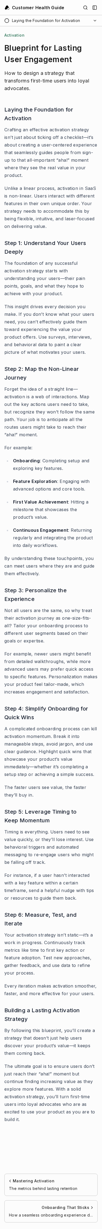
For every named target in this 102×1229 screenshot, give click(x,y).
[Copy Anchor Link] (94, 114)
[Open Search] (85, 7)
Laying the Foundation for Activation (38, 114)
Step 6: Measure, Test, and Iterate (40, 919)
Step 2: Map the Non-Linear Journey (41, 373)
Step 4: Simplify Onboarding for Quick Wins (46, 713)
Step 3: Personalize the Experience (35, 594)
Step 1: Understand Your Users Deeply (45, 247)
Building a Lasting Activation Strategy (42, 1014)
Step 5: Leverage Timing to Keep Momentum (40, 816)
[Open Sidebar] (94, 7)
